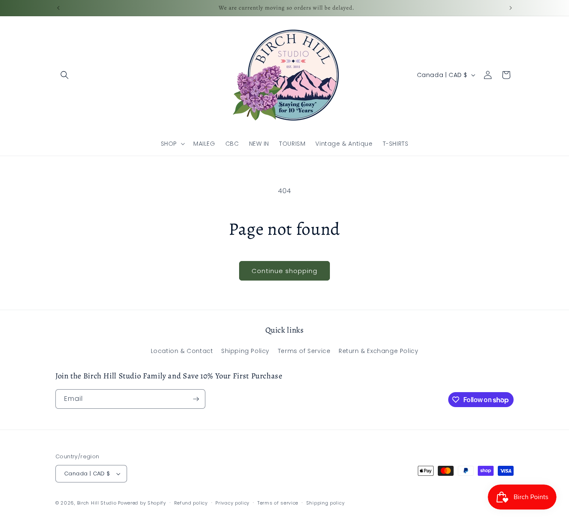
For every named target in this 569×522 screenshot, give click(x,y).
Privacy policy (232, 503)
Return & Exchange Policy (378, 351)
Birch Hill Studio (97, 503)
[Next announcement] (511, 8)
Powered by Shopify (142, 503)
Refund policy (191, 503)
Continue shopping (284, 270)
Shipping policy (325, 503)
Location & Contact (182, 351)
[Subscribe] (196, 399)
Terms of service (277, 503)
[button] (64, 75)
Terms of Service (304, 351)
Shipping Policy (245, 351)
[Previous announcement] (58, 8)
